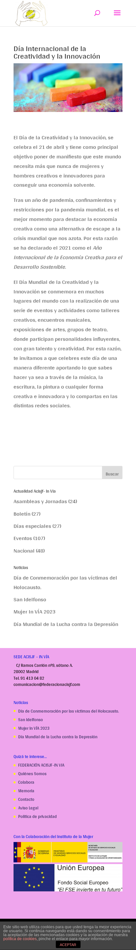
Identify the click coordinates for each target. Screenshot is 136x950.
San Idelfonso (30, 599)
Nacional (24, 550)
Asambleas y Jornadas (40, 501)
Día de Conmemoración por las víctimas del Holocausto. (65, 582)
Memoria (26, 791)
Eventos (23, 538)
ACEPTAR (68, 945)
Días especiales (32, 526)
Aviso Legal (28, 808)
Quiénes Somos (32, 773)
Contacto (26, 799)
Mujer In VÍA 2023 (34, 611)
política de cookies (20, 938)
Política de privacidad (37, 816)
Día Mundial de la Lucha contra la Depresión (66, 624)
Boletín (22, 513)
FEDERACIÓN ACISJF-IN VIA (41, 765)
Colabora (26, 782)
